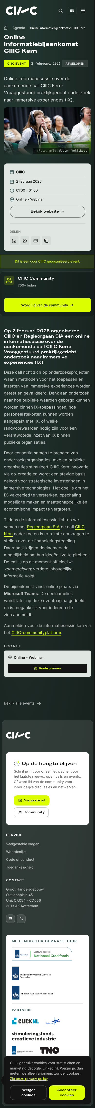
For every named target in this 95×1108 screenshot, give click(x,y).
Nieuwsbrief (34, 800)
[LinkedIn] (10, 918)
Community (34, 812)
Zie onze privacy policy (29, 1079)
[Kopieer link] (46, 240)
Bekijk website (45, 211)
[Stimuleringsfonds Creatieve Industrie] (34, 1036)
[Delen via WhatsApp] (24, 240)
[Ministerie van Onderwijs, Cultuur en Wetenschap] (33, 973)
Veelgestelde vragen (22, 844)
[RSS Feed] (21, 918)
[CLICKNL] (25, 1020)
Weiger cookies (28, 1092)
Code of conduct (20, 859)
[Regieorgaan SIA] (53, 1021)
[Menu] (83, 10)
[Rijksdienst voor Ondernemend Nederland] (23, 1050)
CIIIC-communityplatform (36, 632)
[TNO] (49, 1050)
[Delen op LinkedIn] (14, 240)
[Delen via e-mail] (35, 240)
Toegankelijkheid (20, 867)
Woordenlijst (16, 852)
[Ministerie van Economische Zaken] (33, 993)
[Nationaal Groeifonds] (42, 954)
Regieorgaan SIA (43, 526)
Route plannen (50, 668)
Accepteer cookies (66, 1092)
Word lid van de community (44, 305)
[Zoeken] (60, 10)
